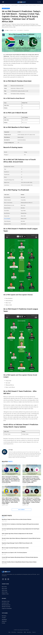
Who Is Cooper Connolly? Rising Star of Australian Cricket (15, 547)
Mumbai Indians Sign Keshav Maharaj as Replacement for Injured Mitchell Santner (21, 538)
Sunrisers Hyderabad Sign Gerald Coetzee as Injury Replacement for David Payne (20, 528)
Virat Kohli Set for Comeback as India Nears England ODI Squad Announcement (20, 524)
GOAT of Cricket (4, 592)
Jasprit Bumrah (4, 619)
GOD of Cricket (4, 590)
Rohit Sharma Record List (6, 604)
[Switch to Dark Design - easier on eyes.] (38, 1)
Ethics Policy (29, 632)
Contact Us (34, 632)
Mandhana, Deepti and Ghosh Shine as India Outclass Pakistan (16, 519)
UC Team (6, 30)
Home (9, 632)
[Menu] (3, 2)
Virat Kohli (4, 617)
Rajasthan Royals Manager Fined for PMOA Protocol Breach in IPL (17, 543)
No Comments (20, 30)
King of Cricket (4, 588)
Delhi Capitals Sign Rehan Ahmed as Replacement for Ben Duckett (17, 533)
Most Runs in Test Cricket (6, 606)
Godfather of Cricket (5, 593)
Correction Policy (20, 632)
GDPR (25, 632)
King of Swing (4, 586)
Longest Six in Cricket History (7, 608)
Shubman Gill (4, 621)
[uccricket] (21, 2)
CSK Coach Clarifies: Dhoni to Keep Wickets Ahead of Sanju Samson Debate (19, 562)
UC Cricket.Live (26, 629)
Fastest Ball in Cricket (5, 603)
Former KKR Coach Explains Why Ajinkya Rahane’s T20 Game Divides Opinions (20, 557)
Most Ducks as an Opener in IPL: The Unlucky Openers (14, 552)
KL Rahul (3, 623)
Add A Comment (21, 509)
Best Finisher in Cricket (5, 601)
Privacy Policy (14, 632)
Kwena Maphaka (7, 218)
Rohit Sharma (4, 615)
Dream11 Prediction (5, 8)
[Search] (40, 2)
